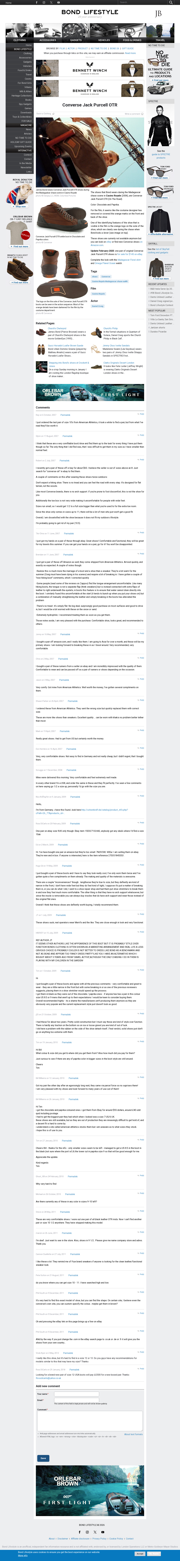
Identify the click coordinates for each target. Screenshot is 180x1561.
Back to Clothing (44, 114)
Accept (140, 1554)
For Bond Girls (25, 83)
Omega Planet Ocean (105, 263)
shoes (94, 277)
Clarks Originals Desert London (119, 362)
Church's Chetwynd (57, 328)
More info (23, 1555)
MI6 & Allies (26, 91)
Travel (29, 74)
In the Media (25, 163)
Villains (28, 87)
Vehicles (27, 66)
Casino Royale (98, 294)
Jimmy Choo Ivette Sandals (116, 345)
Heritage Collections (22, 95)
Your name (42, 1394)
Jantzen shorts (157, 327)
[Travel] (160, 42)
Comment (42, 1410)
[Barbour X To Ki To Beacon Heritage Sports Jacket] (161, 280)
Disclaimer (63, 1538)
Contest (28, 154)
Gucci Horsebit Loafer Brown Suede (65, 345)
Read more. (130, 53)
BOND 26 (114, 48)
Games (28, 108)
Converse (106, 277)
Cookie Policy (116, 1538)
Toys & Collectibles (22, 116)
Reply (142, 414)
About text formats (133, 1434)
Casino (28, 78)
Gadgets (27, 62)
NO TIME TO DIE (23, 138)
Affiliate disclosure (80, 1538)
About (52, 1538)
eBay (108, 242)
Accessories (25, 57)
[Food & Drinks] (132, 42)
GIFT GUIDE (128, 48)
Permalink (65, 415)
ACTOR (71, 48)
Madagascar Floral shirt (129, 260)
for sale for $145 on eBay (129, 254)
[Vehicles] (104, 42)
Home (9, 3)
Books (28, 100)
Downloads (26, 112)
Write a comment (132, 114)
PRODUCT (83, 48)
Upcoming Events (23, 146)
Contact (28, 159)
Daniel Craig (97, 306)
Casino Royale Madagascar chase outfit (109, 281)
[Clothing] (20, 42)
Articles (28, 133)
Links (29, 171)
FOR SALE (27, 121)
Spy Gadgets (25, 104)
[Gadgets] (76, 42)
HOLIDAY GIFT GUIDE (21, 142)
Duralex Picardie (158, 331)
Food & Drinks (25, 70)
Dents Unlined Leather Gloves (165, 297)
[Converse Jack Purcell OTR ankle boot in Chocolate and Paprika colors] (62, 233)
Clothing (28, 53)
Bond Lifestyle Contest (161, 305)
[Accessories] (48, 42)
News (29, 129)
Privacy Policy (99, 1538)
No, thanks (154, 1554)
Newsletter (26, 167)
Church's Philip (111, 328)
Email (39, 1400)
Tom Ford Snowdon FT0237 (163, 315)
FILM (62, 48)
